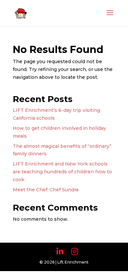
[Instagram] (74, 252)
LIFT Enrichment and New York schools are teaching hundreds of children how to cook (62, 171)
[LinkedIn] (59, 252)
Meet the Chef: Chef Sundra (45, 190)
